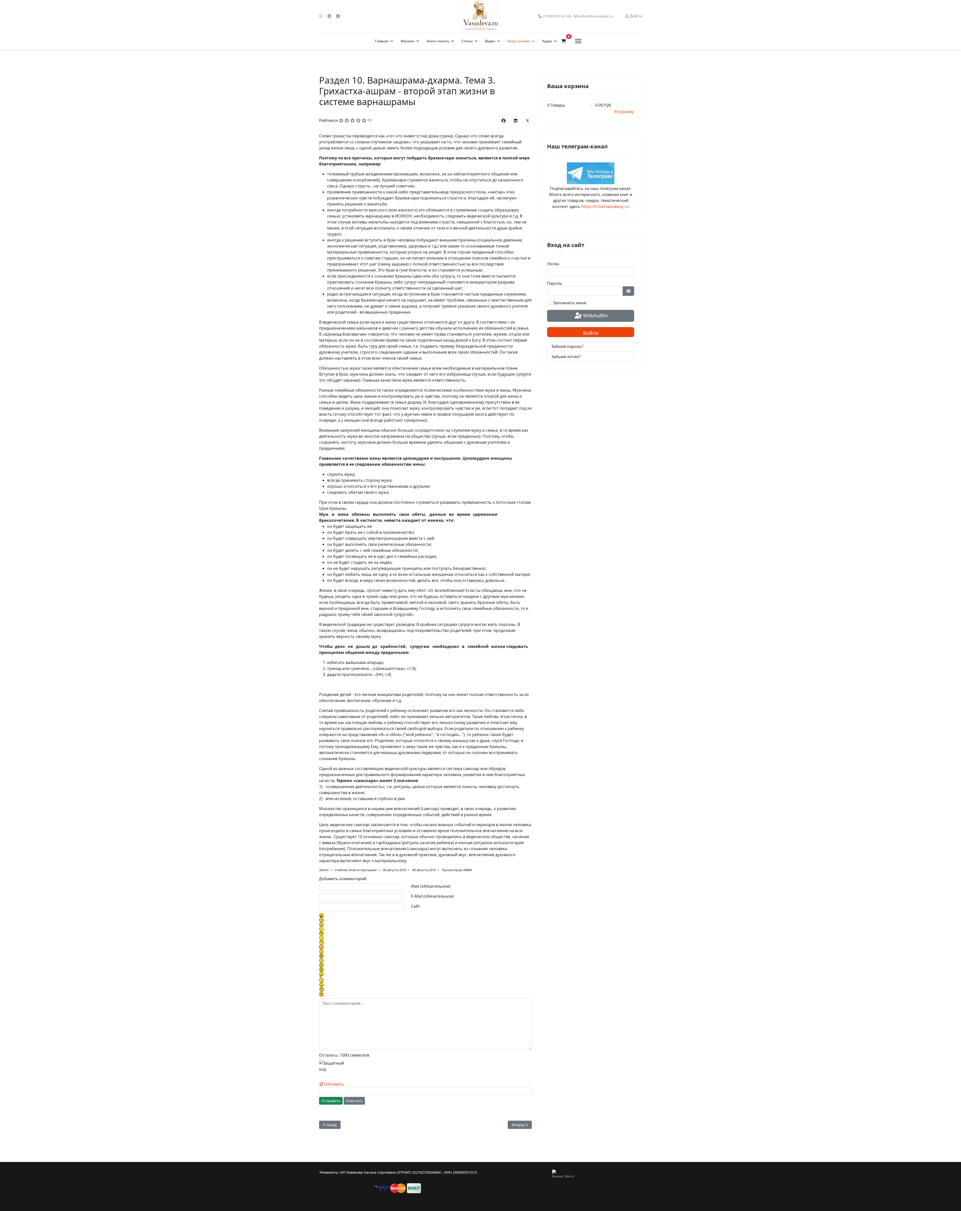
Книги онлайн (519, 41)
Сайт (415, 906)
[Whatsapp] (321, 16)
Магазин (407, 41)
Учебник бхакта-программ (356, 870)
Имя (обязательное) (430, 886)
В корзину (624, 111)
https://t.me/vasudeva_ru (605, 206)
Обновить (334, 1084)
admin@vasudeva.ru (595, 16)
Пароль (554, 283)
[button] (563, 41)
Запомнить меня (569, 303)
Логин (553, 264)
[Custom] (338, 16)
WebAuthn (595, 315)
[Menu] (578, 41)
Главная (381, 41)
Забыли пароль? (567, 346)
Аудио (547, 41)
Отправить (330, 1100)
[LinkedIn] (515, 120)
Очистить (354, 1100)
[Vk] (329, 16)
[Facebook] (503, 120)
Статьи (467, 41)
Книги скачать (438, 41)
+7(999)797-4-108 (557, 16)
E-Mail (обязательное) (432, 896)
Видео (490, 41)
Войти (590, 333)
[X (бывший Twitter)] (527, 120)
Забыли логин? (565, 356)
